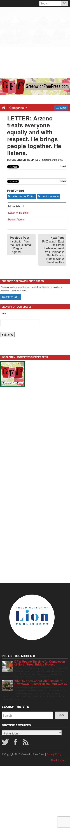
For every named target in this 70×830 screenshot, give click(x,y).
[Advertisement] (35, 42)
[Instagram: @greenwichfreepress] (12, 373)
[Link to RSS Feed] (26, 743)
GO (64, 3)
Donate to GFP (10, 297)
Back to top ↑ (59, 760)
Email (4, 313)
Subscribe (7, 334)
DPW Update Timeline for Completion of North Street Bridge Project (39, 662)
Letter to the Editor (22, 196)
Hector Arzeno (50, 196)
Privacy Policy (54, 754)
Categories (17, 107)
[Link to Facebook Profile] (15, 743)
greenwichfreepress (25, 159)
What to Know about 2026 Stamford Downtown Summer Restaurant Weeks (40, 682)
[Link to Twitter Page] (5, 743)
